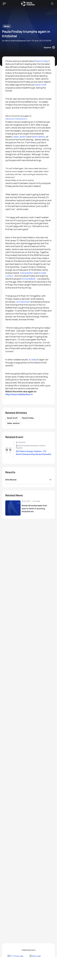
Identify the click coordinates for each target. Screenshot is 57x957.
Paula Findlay (41, 61)
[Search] (52, 4)
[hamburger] (4, 3)
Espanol (47, 47)
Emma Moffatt (28, 278)
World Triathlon (28, 3)
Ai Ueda (32, 359)
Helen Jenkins (20, 136)
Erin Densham (23, 301)
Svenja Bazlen (27, 272)
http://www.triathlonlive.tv (16, 119)
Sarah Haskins (38, 136)
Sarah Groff (40, 84)
